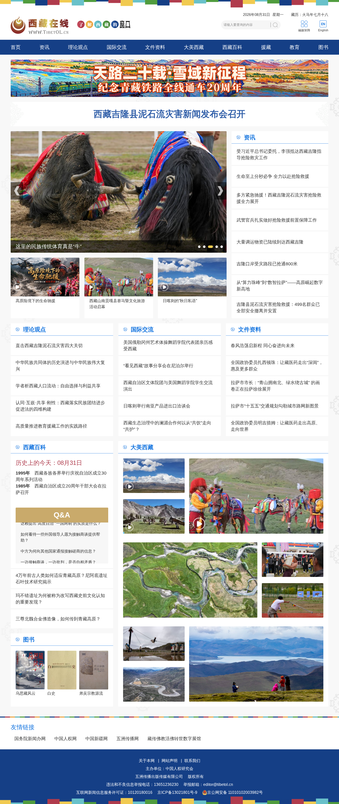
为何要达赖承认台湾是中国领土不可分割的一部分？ (60, 546)
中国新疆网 (96, 738)
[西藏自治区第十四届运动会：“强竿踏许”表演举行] (154, 643)
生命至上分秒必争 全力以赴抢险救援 (273, 176)
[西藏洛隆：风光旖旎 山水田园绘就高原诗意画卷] (119, 134)
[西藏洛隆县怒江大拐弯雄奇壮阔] (154, 684)
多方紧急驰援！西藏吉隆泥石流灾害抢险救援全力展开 (279, 198)
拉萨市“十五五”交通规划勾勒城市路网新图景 (275, 405)
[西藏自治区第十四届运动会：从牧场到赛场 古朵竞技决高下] (292, 600)
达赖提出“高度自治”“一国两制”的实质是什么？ (61, 560)
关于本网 (147, 761)
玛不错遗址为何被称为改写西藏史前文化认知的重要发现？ (60, 598)
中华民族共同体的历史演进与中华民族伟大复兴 (60, 365)
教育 (295, 47)
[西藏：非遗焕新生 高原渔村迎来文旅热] (154, 516)
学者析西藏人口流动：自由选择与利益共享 (58, 385)
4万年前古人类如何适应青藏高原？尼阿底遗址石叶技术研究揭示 (61, 578)
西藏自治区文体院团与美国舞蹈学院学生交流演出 (168, 386)
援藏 (266, 47)
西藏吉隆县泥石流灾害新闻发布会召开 (169, 114)
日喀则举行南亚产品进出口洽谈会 (156, 405)
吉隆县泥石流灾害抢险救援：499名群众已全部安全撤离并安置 (278, 307)
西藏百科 (232, 47)
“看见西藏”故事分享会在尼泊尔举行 (158, 365)
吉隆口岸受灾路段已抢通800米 (267, 263)
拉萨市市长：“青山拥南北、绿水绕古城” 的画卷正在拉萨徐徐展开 (275, 386)
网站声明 (169, 761)
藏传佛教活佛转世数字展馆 (174, 738)
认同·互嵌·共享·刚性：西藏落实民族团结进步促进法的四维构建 (60, 406)
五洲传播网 (127, 738)
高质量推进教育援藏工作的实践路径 (51, 426)
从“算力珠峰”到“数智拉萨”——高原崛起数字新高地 (280, 285)
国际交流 (117, 47)
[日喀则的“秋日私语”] (154, 475)
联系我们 (192, 761)
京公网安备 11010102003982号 (235, 792)
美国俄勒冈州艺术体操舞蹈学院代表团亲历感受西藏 (168, 345)
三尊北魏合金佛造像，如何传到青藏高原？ (58, 618)
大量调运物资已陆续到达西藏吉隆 (270, 242)
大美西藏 (194, 47)
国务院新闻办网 (30, 738)
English (323, 30)
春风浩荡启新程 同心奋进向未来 (263, 345)
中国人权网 (65, 738)
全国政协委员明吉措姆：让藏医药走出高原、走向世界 (275, 426)
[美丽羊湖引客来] (256, 664)
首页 (16, 47)
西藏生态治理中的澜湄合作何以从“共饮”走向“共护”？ (167, 426)
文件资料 (155, 47)
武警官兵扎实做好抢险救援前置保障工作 (277, 220)
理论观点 (78, 47)
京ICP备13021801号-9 (177, 792)
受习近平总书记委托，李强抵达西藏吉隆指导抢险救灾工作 (279, 154)
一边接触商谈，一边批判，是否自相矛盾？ (58, 532)
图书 (323, 47)
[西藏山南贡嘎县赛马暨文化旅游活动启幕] (256, 496)
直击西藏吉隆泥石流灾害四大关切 (49, 345)
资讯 (44, 47)
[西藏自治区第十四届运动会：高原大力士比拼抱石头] (292, 559)
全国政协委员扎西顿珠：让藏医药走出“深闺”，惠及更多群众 (277, 365)
